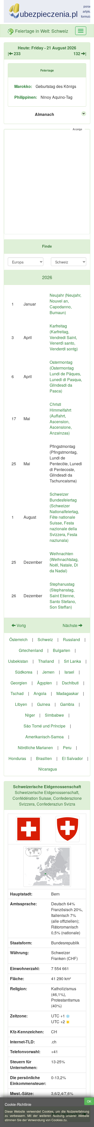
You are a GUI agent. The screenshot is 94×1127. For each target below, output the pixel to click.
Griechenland (31, 650)
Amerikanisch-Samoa (44, 737)
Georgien (19, 683)
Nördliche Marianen (35, 747)
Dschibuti (70, 683)
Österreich (18, 639)
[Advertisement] (47, 182)
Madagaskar (67, 693)
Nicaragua (47, 769)
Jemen (48, 672)
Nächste (70, 625)
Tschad (17, 693)
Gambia (67, 704)
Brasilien (44, 758)
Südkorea (23, 672)
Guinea (43, 704)
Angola (40, 693)
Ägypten (44, 683)
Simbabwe (54, 715)
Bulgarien (61, 650)
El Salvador (72, 758)
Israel (69, 672)
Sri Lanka (72, 661)
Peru (67, 747)
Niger (30, 715)
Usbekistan (18, 661)
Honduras (17, 758)
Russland (71, 639)
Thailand (46, 661)
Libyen (21, 704)
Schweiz (45, 639)
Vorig (21, 625)
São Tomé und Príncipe (44, 726)
